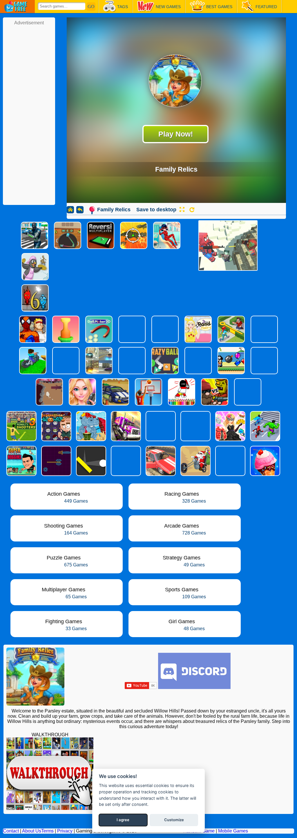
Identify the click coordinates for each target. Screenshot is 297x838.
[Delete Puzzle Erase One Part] (229, 461)
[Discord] (194, 687)
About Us (31, 830)
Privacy (65, 830)
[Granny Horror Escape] (160, 426)
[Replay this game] (191, 209)
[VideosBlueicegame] (49, 808)
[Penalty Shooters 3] (20, 426)
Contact (11, 830)
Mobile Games (233, 830)
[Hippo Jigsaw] (90, 426)
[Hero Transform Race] (264, 426)
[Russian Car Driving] (160, 461)
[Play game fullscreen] (181, 209)
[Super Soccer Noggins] (20, 461)
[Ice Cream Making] (264, 461)
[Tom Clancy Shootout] (194, 426)
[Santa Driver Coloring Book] (194, 461)
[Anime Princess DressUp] (229, 426)
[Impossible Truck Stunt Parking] (125, 426)
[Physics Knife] (55, 461)
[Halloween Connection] (55, 426)
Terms (47, 830)
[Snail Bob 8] (125, 461)
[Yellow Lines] (90, 461)
